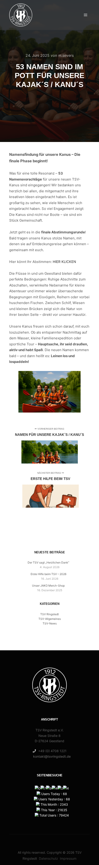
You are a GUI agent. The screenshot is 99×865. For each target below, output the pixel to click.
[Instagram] (53, 638)
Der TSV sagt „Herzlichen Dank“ (48, 562)
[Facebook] (46, 638)
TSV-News (50, 623)
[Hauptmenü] (86, 15)
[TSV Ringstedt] (20, 15)
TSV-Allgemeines (49, 619)
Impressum (68, 858)
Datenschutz (48, 858)
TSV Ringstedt (49, 614)
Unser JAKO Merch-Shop (48, 585)
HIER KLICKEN (64, 261)
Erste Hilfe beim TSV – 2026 (48, 574)
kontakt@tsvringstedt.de (52, 756)
